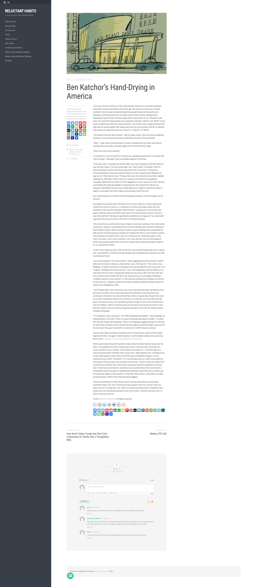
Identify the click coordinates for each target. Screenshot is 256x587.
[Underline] (93, 493)
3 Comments (73, 159)
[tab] (4, 2)
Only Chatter (9, 43)
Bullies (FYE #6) (158, 433)
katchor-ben (73, 145)
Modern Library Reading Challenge (17, 52)
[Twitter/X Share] (100, 405)
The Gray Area (10, 30)
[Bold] (88, 493)
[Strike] (96, 493)
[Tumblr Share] (119, 405)
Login (152, 480)
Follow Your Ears (11, 39)
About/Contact (10, 22)
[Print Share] (114, 405)
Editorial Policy (10, 26)
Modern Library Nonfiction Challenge (18, 56)
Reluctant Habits (20, 11)
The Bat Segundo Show (13, 48)
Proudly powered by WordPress (83, 571)
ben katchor (73, 150)
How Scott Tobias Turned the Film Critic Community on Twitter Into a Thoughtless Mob (88, 436)
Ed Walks (8, 61)
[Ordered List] (99, 493)
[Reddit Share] (124, 405)
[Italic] (91, 493)
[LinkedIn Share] (104, 405)
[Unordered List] (102, 493)
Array (111, 571)
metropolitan (74, 154)
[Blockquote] (105, 493)
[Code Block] (107, 493)
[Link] (110, 493)
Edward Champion (85, 80)
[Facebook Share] (95, 405)
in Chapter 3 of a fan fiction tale (122, 339)
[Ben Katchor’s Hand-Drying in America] (117, 44)
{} (113, 493)
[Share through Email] (109, 405)
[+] (116, 493)
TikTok (7, 35)
